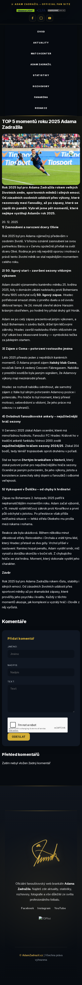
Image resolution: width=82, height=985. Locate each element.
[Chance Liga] (25, 10)
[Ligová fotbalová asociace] (40, 10)
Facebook (27, 908)
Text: (11, 681)
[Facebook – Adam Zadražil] (32, 18)
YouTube (60, 908)
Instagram (44, 908)
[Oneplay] (56, 10)
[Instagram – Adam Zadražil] (41, 18)
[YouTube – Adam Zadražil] (49, 18)
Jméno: (13, 646)
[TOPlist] (45, 918)
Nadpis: (13, 665)
